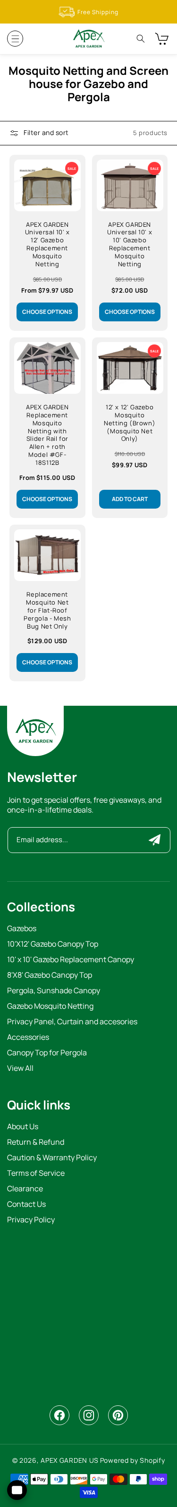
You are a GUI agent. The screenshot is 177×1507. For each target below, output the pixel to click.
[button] (15, 39)
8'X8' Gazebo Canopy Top (49, 975)
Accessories (28, 1037)
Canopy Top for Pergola (47, 1053)
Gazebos (21, 929)
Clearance (25, 1189)
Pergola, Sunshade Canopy (53, 991)
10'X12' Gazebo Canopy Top (52, 944)
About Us (22, 1127)
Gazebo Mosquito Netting (50, 1006)
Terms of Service (36, 1173)
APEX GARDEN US (70, 1460)
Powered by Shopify (132, 1460)
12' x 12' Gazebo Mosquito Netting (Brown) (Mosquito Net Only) (129, 423)
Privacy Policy (31, 1220)
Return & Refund (35, 1142)
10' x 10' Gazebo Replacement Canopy (70, 960)
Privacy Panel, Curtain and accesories (72, 1022)
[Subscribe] (154, 840)
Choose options (47, 312)
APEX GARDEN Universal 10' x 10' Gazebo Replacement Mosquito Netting (129, 244)
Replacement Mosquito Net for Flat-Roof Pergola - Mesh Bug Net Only (47, 610)
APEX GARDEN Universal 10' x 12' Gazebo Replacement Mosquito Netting (47, 244)
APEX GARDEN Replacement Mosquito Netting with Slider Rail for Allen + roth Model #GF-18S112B (47, 435)
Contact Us (26, 1204)
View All (20, 1068)
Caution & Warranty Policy (52, 1158)
